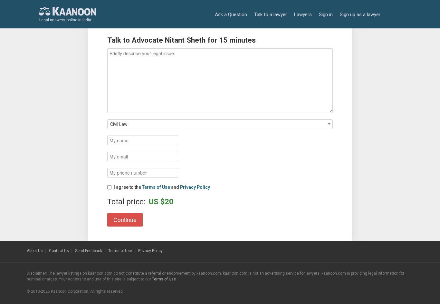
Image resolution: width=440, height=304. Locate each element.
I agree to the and (162, 187)
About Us (35, 250)
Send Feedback (88, 250)
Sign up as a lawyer (360, 14)
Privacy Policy (195, 187)
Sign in (326, 14)
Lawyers (303, 14)
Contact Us (59, 250)
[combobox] (220, 124)
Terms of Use (156, 187)
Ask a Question (231, 14)
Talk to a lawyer (270, 14)
